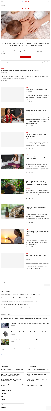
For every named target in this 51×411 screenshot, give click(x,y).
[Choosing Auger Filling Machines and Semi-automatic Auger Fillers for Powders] (5, 334)
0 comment (15, 62)
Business (4, 393)
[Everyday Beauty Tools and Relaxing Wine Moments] (12, 115)
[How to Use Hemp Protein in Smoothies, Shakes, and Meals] (5, 342)
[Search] (49, 1)
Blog (3, 396)
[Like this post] (42, 62)
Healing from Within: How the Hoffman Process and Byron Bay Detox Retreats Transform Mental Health (37, 183)
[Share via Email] (49, 62)
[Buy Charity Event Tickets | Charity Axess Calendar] (12, 139)
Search (3, 282)
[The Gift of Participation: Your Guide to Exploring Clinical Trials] (12, 236)
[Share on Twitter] (45, 62)
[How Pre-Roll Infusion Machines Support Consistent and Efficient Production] (5, 325)
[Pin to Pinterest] (47, 62)
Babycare (4, 407)
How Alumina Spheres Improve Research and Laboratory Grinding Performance (19, 308)
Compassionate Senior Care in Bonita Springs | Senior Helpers (20, 70)
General (4, 402)
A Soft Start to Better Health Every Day (37, 89)
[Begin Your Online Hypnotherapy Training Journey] (12, 161)
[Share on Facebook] (44, 62)
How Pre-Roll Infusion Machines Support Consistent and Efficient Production (18, 297)
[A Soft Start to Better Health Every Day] (12, 94)
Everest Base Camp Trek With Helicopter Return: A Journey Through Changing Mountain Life (22, 294)
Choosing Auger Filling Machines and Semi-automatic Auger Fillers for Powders (19, 301)
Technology (5, 404)
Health (3, 399)
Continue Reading (25, 57)
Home (2, 5)
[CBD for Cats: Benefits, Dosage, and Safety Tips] (12, 211)
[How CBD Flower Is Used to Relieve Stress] (12, 260)
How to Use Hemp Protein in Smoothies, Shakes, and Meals (14, 304)
